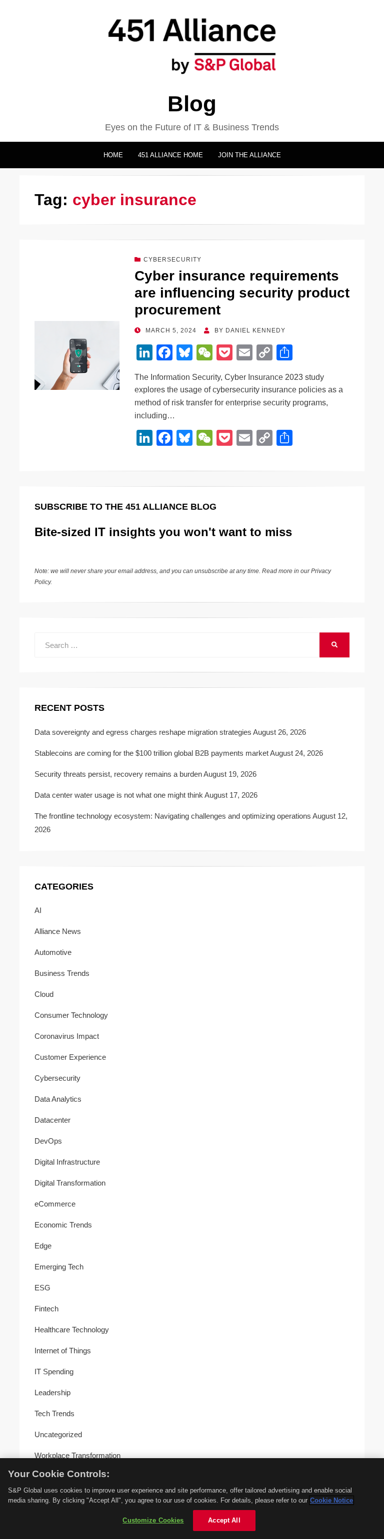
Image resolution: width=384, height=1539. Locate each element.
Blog (192, 103)
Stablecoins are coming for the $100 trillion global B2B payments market (151, 753)
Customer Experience (70, 1057)
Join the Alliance (249, 155)
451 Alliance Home (170, 155)
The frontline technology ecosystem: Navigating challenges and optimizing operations (172, 816)
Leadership (52, 1392)
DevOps (48, 1141)
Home (113, 155)
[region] (192, 1498)
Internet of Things (62, 1350)
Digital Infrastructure (67, 1162)
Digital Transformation (70, 1183)
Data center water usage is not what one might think (118, 795)
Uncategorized (58, 1434)
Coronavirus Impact (66, 1036)
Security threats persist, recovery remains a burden (118, 774)
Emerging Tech (59, 1266)
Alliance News (57, 931)
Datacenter (52, 1120)
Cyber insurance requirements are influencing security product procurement (242, 292)
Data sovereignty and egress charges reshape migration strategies (143, 732)
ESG (42, 1287)
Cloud (44, 994)
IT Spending (54, 1371)
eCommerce (55, 1204)
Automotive (53, 952)
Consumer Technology (71, 1015)
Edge (43, 1245)
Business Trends (62, 973)
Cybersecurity (173, 259)
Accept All (224, 1520)
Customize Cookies (153, 1520)
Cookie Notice (331, 1500)
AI (38, 910)
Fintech (46, 1308)
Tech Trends (54, 1413)
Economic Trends (63, 1225)
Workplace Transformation (77, 1455)
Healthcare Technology (71, 1329)
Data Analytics (58, 1099)
